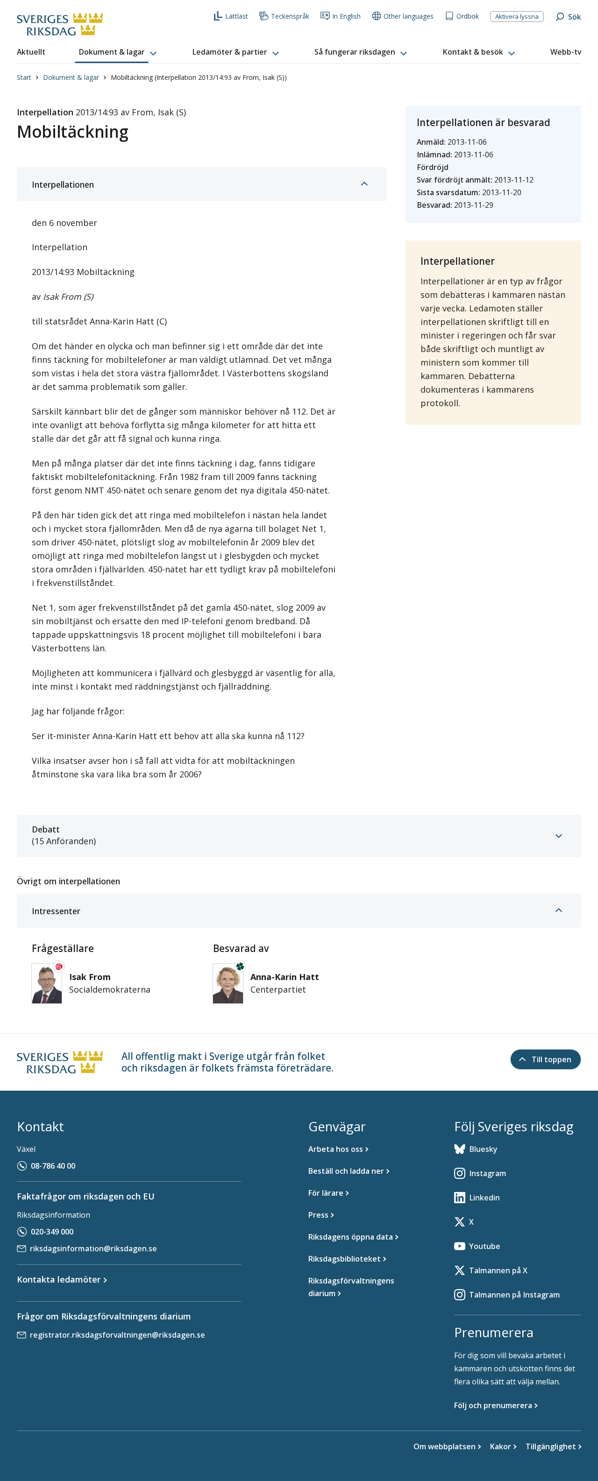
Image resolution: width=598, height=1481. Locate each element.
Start (24, 77)
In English (346, 16)
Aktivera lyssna (517, 16)
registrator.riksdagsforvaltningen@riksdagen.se (117, 1335)
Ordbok (467, 16)
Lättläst (236, 16)
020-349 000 (52, 1232)
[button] (119, 52)
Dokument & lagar (71, 77)
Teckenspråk (290, 16)
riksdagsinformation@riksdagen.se (93, 1248)
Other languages (409, 16)
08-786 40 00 (53, 1166)
